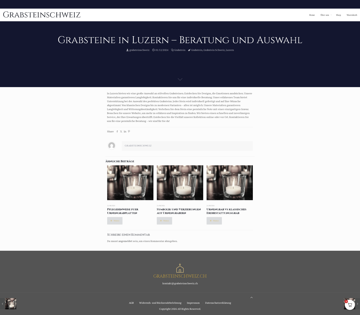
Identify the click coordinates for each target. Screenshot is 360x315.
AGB (131, 302)
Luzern (230, 50)
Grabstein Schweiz (214, 50)
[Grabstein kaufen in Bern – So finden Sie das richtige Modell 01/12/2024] (8, 303)
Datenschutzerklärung (218, 302)
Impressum (193, 302)
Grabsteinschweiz (42, 14)
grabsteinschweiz (139, 50)
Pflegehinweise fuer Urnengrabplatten (122, 211)
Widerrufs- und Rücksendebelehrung (160, 302)
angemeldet (125, 241)
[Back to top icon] (251, 297)
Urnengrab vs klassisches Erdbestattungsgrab (226, 211)
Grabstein (179, 50)
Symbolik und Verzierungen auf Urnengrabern (179, 211)
